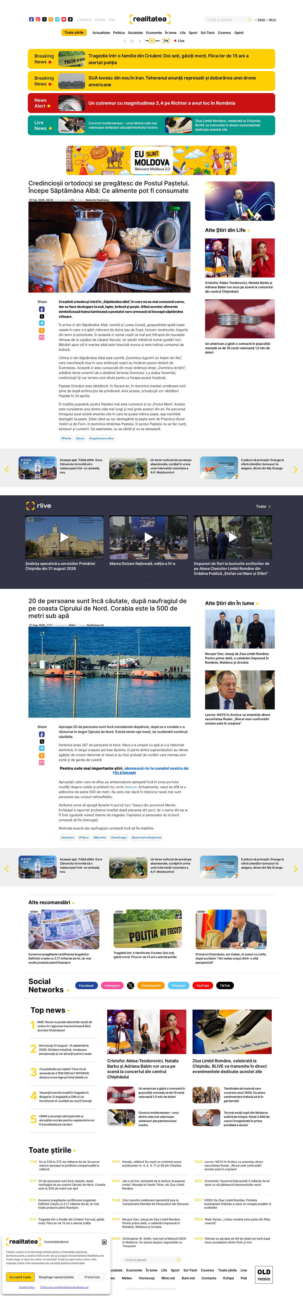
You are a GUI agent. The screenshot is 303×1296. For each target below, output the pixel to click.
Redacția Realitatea (97, 200)
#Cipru (84, 837)
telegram (57, 19)
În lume (170, 33)
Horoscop (147, 1278)
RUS (272, 20)
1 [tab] (146, 580)
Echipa (100, 20)
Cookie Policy (27, 1287)
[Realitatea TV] (166, 40)
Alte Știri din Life (225, 230)
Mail (42, 337)
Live (181, 40)
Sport (193, 33)
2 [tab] (150, 580)
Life (183, 33)
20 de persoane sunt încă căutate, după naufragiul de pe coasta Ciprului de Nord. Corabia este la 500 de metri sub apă (107, 608)
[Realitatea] (164, 19)
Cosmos (224, 33)
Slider (72, 625)
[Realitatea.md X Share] (42, 316)
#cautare (67, 837)
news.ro (130, 787)
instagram (38, 19)
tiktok (70, 19)
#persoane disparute (146, 837)
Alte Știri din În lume (229, 603)
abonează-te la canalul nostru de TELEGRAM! (150, 770)
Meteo (127, 1278)
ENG (261, 20)
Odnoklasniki (42, 331)
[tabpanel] (64, 544)
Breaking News (44, 58)
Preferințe (92, 1277)
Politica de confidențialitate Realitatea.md (64, 1287)
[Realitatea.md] (264, 1275)
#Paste (66, 438)
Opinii (238, 33)
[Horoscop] (124, 41)
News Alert (40, 103)
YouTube (202, 986)
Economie (154, 33)
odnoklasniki (51, 19)
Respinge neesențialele (56, 1277)
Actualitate (101, 33)
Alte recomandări (49, 902)
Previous (3, 466)
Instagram (112, 986)
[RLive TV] (38, 506)
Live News (40, 125)
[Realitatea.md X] (44, 19)
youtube (64, 19)
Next (300, 466)
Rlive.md (168, 1278)
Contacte (84, 20)
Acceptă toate (20, 1277)
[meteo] (140, 41)
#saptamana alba (101, 438)
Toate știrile (74, 32)
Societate (135, 33)
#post (80, 438)
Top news (48, 1010)
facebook (31, 19)
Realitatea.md (95, 625)
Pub (112, 20)
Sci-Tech (208, 33)
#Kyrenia (100, 837)
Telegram (42, 323)
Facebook (42, 309)
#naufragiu (119, 837)
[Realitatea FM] (152, 40)
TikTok (225, 986)
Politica (119, 33)
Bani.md (188, 1278)
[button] (104, 1242)
